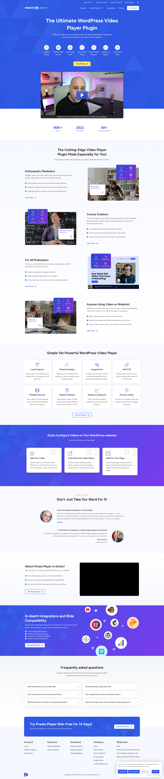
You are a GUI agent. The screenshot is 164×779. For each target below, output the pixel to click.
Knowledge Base (76, 753)
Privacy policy (99, 757)
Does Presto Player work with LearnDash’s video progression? (108, 702)
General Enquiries (76, 746)
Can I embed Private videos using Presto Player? (103, 694)
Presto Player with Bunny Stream (128, 750)
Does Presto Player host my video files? (41, 687)
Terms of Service (99, 753)
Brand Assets (98, 750)
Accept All (123, 771)
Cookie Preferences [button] (101, 764)
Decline (155, 771)
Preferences (145, 771)
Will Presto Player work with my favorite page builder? (47, 702)
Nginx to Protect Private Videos (128, 757)
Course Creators (53, 750)
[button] (92, 2)
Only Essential (134, 771)
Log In (26, 746)
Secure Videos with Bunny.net (127, 753)
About (96, 746)
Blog (118, 746)
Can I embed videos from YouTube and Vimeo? (44, 694)
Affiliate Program (30, 750)
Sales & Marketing (53, 746)
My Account (28, 753)
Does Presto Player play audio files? (99, 687)
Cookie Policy (98, 760)
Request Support (76, 750)
